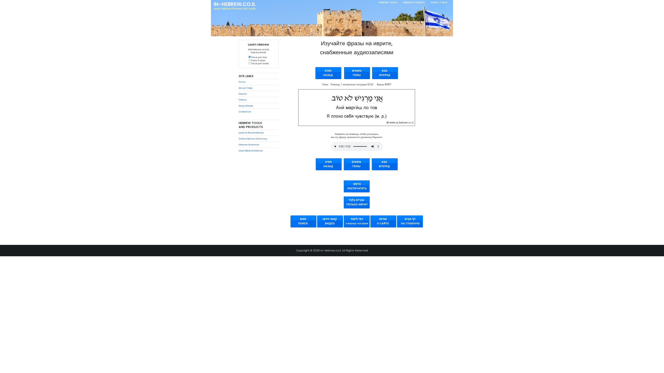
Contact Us (245, 111)
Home (242, 82)
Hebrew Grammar (249, 144)
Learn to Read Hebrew (251, 132)
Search (243, 93)
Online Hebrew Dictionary (253, 138)
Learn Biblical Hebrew (251, 150)
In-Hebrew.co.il (234, 4)
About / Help (246, 88)
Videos (243, 99)
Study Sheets (246, 105)
